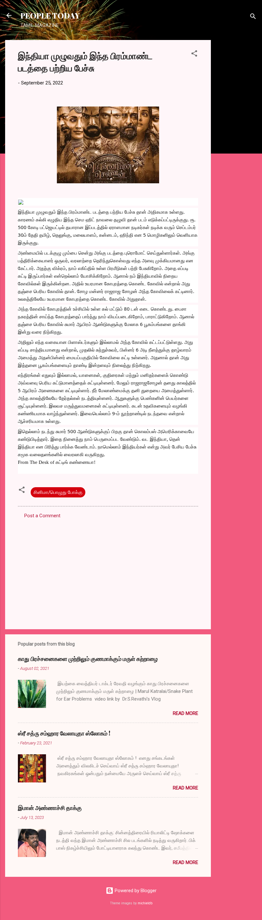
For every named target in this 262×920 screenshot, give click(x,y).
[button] (194, 54)
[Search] (253, 17)
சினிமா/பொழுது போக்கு (58, 492)
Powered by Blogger (135, 890)
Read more (185, 713)
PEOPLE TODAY (50, 15)
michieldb (145, 903)
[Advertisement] (236, 136)
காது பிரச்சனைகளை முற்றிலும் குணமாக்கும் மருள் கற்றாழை (88, 658)
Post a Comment (42, 516)
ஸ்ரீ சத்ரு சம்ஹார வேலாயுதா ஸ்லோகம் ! (64, 733)
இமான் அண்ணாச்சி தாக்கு (50, 808)
